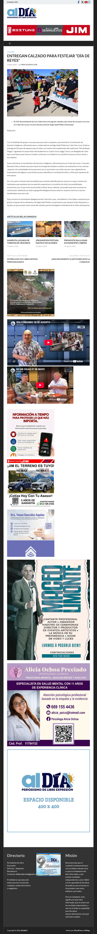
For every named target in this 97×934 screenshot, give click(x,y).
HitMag (87, 930)
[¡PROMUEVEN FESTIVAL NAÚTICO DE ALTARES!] (48, 230)
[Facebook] (78, 2)
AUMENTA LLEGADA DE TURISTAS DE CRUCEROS (18, 241)
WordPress (78, 930)
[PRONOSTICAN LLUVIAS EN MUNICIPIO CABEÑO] (77, 230)
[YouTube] (85, 2)
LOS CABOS (10, 52)
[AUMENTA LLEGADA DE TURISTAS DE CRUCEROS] (20, 230)
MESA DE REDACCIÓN (29, 65)
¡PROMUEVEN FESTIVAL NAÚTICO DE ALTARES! (47, 241)
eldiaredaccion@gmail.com (27, 874)
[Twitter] (81, 2)
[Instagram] (88, 2)
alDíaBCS (24, 930)
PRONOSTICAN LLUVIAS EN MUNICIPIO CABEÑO (75, 241)
